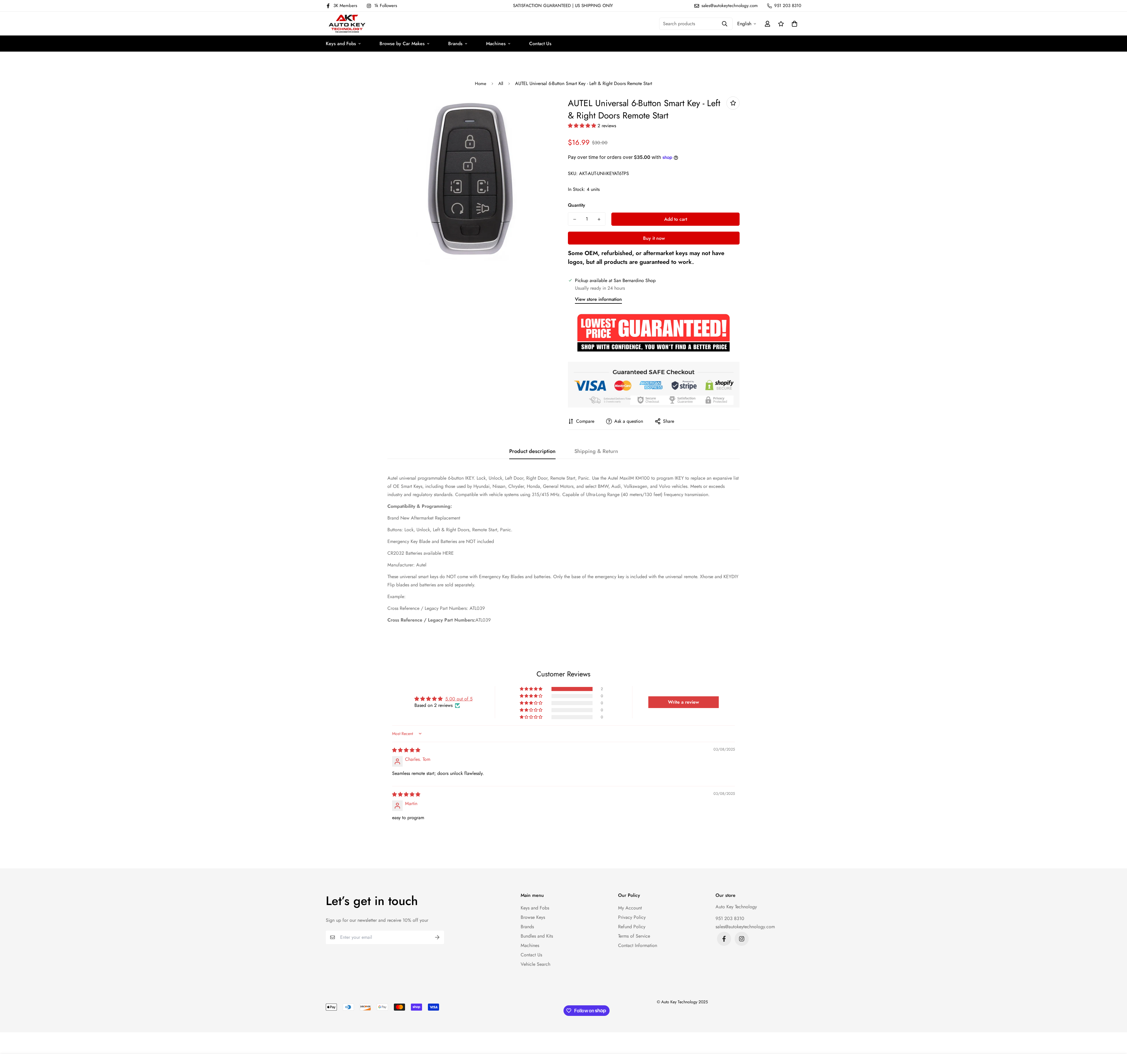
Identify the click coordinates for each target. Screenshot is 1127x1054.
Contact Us (540, 43)
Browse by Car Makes (402, 43)
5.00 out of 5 (459, 698)
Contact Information (637, 945)
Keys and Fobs (341, 43)
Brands (455, 43)
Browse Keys (533, 917)
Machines (496, 43)
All (500, 83)
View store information (598, 299)
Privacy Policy (632, 917)
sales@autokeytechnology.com (745, 926)
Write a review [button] (683, 702)
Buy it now (654, 238)
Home (480, 83)
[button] (793, 23)
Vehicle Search (535, 964)
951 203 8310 (730, 918)
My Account (630, 907)
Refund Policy (631, 926)
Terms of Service (634, 936)
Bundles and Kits (537, 936)
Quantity (576, 205)
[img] (406, 750)
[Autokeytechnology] (347, 23)
